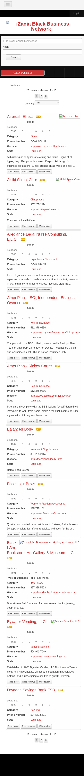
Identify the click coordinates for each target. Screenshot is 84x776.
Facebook (59, 73)
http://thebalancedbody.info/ (46, 458)
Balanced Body (20, 429)
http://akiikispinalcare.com (45, 209)
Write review (44, 171)
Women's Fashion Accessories (47, 503)
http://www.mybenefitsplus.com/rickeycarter (55, 332)
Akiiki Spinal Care (22, 180)
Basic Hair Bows (21, 484)
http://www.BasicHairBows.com (48, 513)
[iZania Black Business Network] (41, 27)
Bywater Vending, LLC (26, 621)
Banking (35, 709)
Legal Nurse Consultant (43, 259)
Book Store (36, 582)
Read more (13, 171)
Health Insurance (40, 322)
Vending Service (39, 646)
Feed (79, 73)
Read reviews (28, 171)
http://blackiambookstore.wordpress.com (53, 592)
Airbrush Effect (20, 116)
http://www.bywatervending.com (48, 656)
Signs (33, 136)
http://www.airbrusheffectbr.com (48, 146)
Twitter (69, 73)
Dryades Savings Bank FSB (31, 690)
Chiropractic (37, 199)
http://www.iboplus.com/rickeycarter (50, 395)
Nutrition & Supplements (44, 449)
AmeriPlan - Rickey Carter (29, 366)
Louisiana (35, 151)
